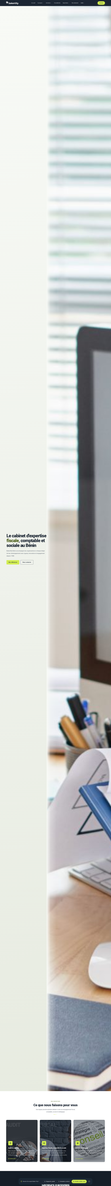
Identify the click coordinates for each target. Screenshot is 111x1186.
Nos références (13, 562)
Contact (101, 3)
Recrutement (75, 3)
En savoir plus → (12, 1158)
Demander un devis (65, 1181)
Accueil (33, 3)
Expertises (65, 3)
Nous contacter (27, 562)
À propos (40, 3)
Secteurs (48, 3)
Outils (82, 3)
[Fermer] (89, 1181)
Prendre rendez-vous (80, 1181)
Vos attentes (57, 3)
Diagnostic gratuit (50, 1181)
